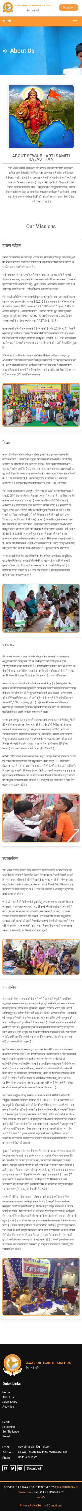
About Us (8, 1397)
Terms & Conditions (50, 1505)
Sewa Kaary (9, 1401)
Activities (8, 1406)
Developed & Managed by (48, 1494)
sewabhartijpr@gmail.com (34, 1446)
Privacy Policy (28, 1505)
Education (8, 1426)
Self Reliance (10, 1431)
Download (34, 1468)
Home (6, 1392)
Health (6, 1422)
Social (6, 1436)
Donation (68, 7)
